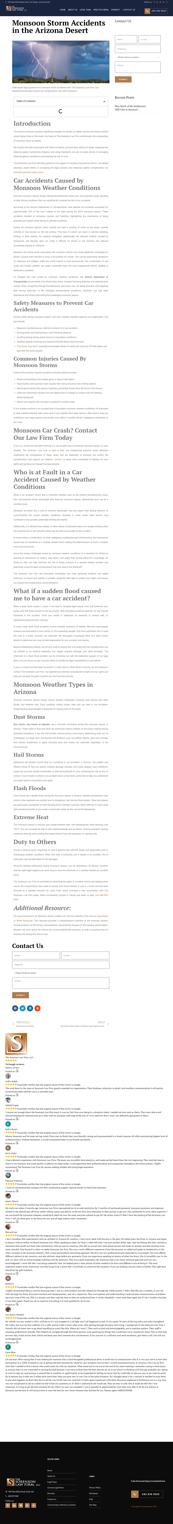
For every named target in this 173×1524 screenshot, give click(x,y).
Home (62, 9)
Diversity (115, 9)
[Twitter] (160, 2)
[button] (104, 101)
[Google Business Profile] (163, 2)
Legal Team (85, 9)
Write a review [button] (12, 1067)
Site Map (93, 1505)
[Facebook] (154, 2)
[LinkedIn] (157, 2)
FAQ (91, 1499)
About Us (72, 9)
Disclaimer (93, 1493)
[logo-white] (23, 1482)
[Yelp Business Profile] (167, 2)
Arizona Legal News (55, 1487)
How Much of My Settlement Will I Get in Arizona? (130, 108)
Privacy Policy (95, 1487)
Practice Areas (101, 9)
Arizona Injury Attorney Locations (61, 1505)
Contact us (129, 9)
